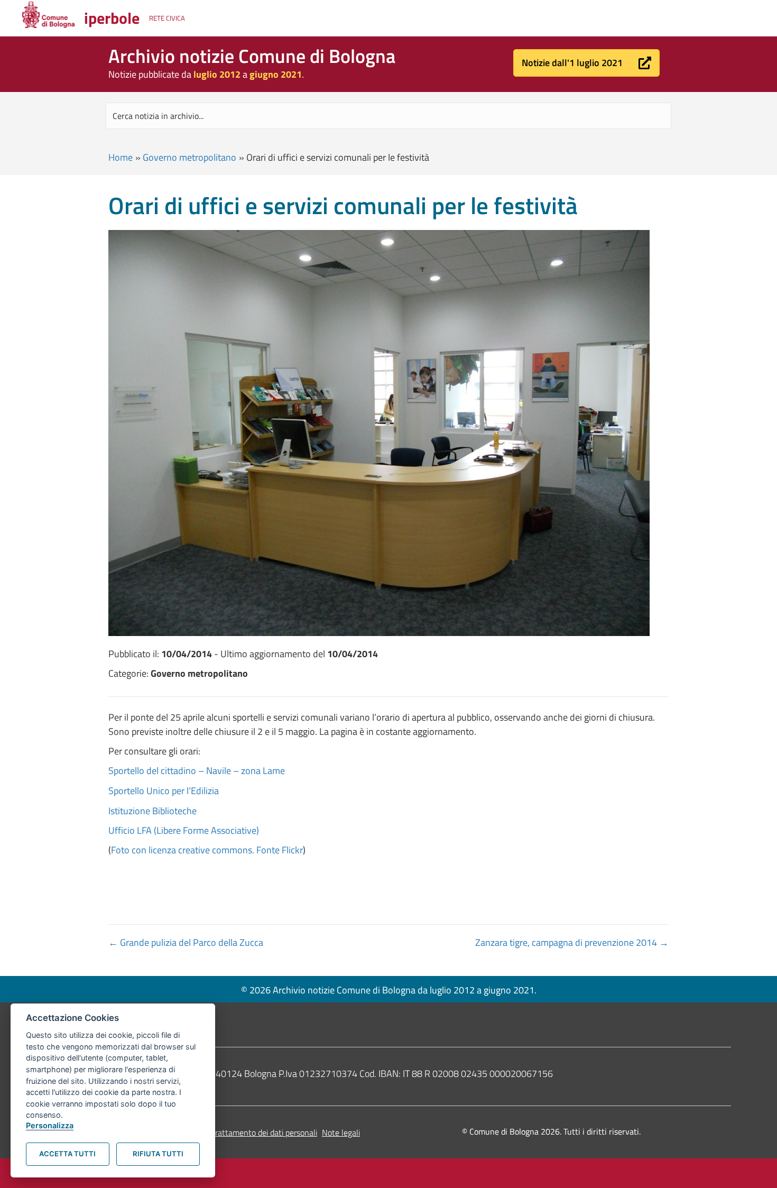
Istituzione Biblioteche (152, 811)
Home (120, 157)
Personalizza (49, 1125)
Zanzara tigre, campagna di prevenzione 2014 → (572, 942)
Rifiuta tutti (158, 1153)
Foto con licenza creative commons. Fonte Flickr (207, 850)
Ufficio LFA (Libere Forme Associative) (183, 830)
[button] (586, 63)
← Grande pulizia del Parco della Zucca (185, 942)
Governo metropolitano (189, 157)
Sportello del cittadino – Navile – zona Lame (196, 770)
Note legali (341, 1132)
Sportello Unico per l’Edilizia (163, 791)
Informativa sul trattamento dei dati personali (237, 1132)
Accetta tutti (67, 1153)
